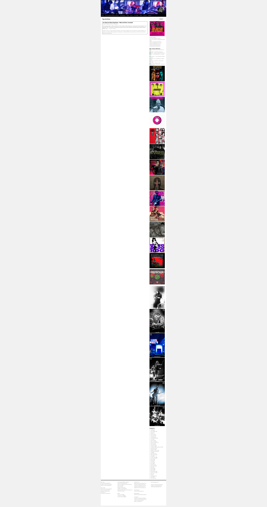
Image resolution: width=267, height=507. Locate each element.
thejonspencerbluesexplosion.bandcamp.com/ (125, 489)
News (103, 15)
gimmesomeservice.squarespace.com (140, 483)
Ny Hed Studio (153, 457)
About (141, 15)
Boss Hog (152, 434)
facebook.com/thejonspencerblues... (155, 45)
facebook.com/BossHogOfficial (106, 485)
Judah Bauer (120, 31)
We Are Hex (153, 478)
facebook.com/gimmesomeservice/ (139, 484)
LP (123, 31)
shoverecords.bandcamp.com (122, 483)
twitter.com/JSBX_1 (121, 485)
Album (107, 30)
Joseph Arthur (153, 448)
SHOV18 (138, 31)
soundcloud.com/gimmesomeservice (140, 485)
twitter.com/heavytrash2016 (105, 490)
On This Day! (153, 458)
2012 (130, 30)
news (122, 30)
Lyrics (131, 15)
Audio (152, 432)
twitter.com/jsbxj (120, 486)
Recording (152, 468)
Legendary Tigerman (154, 451)
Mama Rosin (153, 453)
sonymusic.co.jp (120, 495)
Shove (141, 31)
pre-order (152, 462)
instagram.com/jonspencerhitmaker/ (140, 498)
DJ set (152, 439)
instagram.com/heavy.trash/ (105, 491)
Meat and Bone (127, 31)
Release (152, 469)
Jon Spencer (153, 445)
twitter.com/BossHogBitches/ (105, 483)
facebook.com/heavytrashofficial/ (106, 488)
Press (151, 463)
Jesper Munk (153, 444)
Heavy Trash (153, 441)
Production (152, 464)
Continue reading (113, 28)
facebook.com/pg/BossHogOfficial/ (155, 41)
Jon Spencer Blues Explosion (114, 30)
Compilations (153, 437)
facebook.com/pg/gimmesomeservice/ (155, 42)
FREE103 (135, 30)
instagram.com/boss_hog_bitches (106, 484)
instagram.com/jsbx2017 (122, 487)
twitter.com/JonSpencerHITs (139, 500)
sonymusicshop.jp (120, 496)
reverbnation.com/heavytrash (105, 493)
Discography (122, 15)
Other (128, 15)
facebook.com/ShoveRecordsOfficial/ (140, 499)
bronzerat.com (120, 494)
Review (124, 30)
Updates (149, 15)
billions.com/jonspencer (138, 501)
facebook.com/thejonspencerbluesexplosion (125, 484)
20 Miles (152, 429)
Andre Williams (153, 431)
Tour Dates (136, 15)
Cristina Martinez (153, 438)
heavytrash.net (103, 492)
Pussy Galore (153, 465)
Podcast (152, 460)
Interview (152, 443)
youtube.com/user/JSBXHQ (122, 488)
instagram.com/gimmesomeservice (139, 486)
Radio (152, 467)
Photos (152, 459)
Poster (152, 461)
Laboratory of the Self (154, 450)
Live (151, 452)
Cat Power (152, 435)
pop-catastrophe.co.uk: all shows (154, 46)
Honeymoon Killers (154, 442)
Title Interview (108, 33)
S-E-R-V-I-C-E (153, 472)
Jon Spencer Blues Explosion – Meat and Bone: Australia (118, 22)
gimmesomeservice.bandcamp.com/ (140, 487)
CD (132, 30)
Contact (145, 15)
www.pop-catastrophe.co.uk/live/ (154, 38)
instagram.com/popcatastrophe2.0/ (156, 485)
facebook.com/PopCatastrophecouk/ (157, 484)
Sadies (152, 473)
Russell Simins (133, 31)
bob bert (152, 433)
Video (152, 477)
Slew (151, 474)
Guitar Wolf (152, 440)
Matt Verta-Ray (153, 454)
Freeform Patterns (140, 30)
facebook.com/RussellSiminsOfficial (140, 494)
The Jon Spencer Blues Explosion (112, 15)
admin (117, 24)
